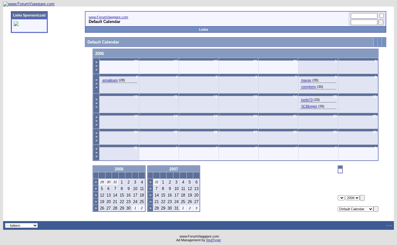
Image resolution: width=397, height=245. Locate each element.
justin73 (307, 100)
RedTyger (213, 240)
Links (203, 29)
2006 (99, 53)
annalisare (110, 80)
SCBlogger (309, 106)
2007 (173, 169)
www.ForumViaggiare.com (108, 17)
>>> (96, 65)
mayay (306, 80)
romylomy (308, 86)
